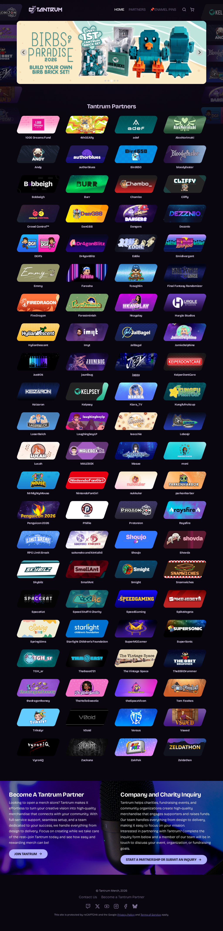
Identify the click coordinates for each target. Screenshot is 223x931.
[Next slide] (199, 52)
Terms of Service (150, 914)
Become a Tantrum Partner (122, 897)
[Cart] (192, 9)
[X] (97, 906)
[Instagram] (116, 906)
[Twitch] (88, 906)
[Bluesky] (134, 906)
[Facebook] (125, 906)
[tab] (105, 81)
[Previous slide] (23, 52)
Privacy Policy (126, 914)
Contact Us (88, 897)
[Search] (184, 9)
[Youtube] (106, 906)
